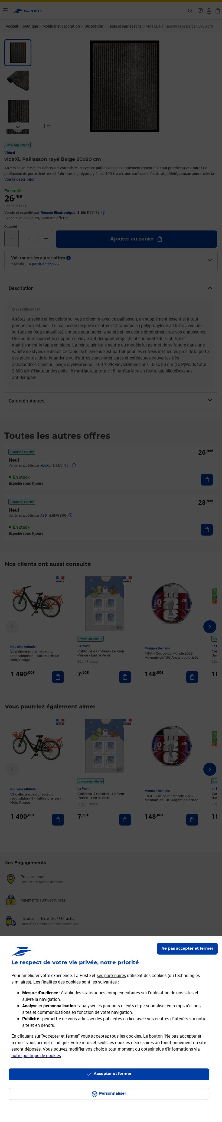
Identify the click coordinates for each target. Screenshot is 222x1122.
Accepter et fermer (113, 1074)
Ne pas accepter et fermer (187, 949)
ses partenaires (111, 975)
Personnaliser (112, 1093)
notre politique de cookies (36, 1055)
